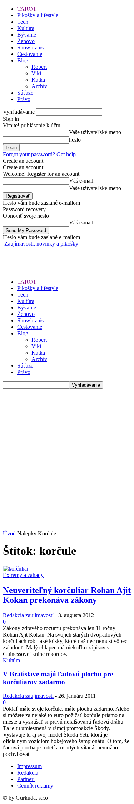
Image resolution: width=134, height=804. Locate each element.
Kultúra (25, 28)
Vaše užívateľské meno (95, 132)
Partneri (26, 779)
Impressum (29, 766)
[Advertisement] (60, 256)
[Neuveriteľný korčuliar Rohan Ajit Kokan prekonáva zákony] (16, 569)
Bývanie (26, 35)
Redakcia (27, 773)
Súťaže (25, 93)
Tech (22, 22)
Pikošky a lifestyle (37, 15)
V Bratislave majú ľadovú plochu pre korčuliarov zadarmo (58, 678)
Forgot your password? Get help (39, 154)
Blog (22, 60)
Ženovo (26, 41)
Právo (23, 99)
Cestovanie (29, 54)
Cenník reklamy (35, 785)
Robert (39, 67)
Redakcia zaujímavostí (28, 615)
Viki (36, 73)
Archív (39, 86)
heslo (75, 140)
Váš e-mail (81, 181)
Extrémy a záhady (23, 575)
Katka (38, 80)
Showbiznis (30, 47)
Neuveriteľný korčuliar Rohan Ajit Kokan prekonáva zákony (67, 595)
